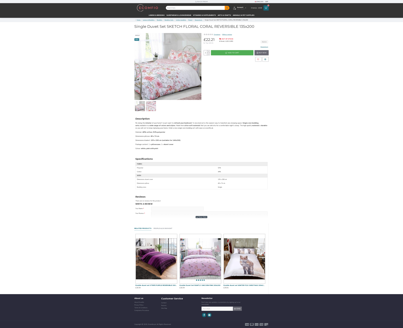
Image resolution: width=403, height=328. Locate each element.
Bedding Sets (169, 20)
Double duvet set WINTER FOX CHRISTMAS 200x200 (244, 285)
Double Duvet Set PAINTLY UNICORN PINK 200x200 (199, 285)
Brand (190, 20)
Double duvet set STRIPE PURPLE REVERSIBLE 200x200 (156, 285)
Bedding (159, 20)
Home (139, 20)
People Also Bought (163, 228)
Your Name (139, 209)
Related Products (142, 228)
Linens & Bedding (148, 20)
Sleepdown (198, 20)
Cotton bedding (181, 20)
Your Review (139, 213)
